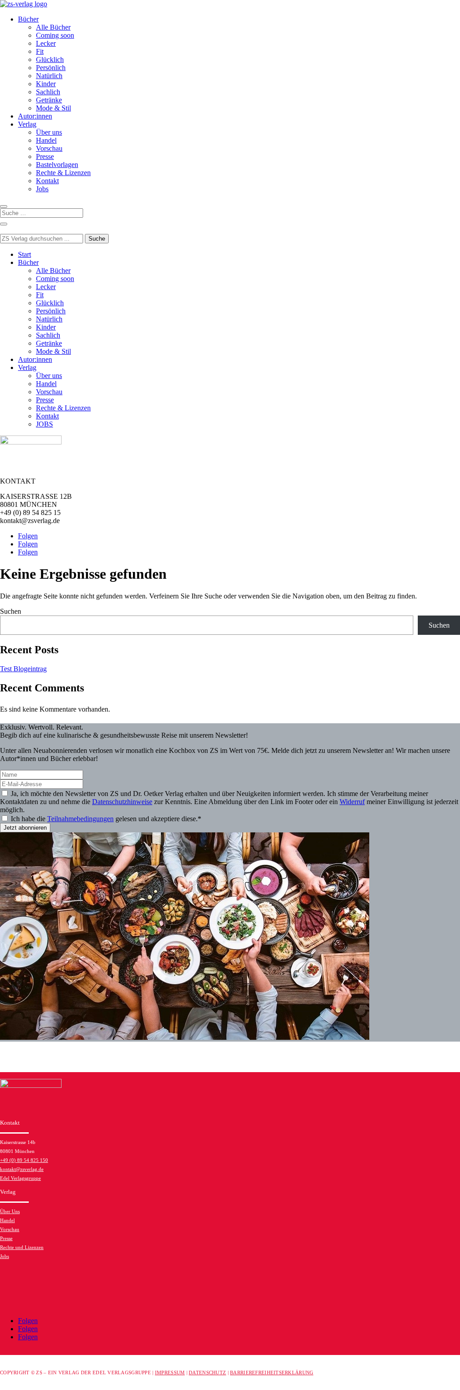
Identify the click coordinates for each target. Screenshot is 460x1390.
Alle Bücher (53, 27)
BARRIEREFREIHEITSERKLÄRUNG (271, 1372)
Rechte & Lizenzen (63, 172)
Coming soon (55, 35)
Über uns (49, 132)
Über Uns (10, 1211)
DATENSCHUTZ (207, 1372)
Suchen (10, 611)
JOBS (44, 424)
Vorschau (49, 148)
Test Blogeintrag (23, 669)
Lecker (46, 43)
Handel (46, 140)
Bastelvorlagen (57, 164)
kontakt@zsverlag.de (22, 1169)
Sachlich (48, 92)
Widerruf (352, 801)
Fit (40, 51)
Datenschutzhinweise (122, 801)
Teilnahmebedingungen (80, 819)
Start (24, 254)
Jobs (42, 189)
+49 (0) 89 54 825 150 (24, 1160)
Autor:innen (35, 116)
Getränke (49, 100)
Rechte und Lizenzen (22, 1247)
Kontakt (47, 181)
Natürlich (49, 75)
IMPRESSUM (170, 1372)
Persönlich (51, 67)
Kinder (46, 84)
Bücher (28, 19)
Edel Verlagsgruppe (20, 1178)
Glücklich (50, 59)
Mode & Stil (53, 108)
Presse (45, 156)
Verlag (27, 124)
